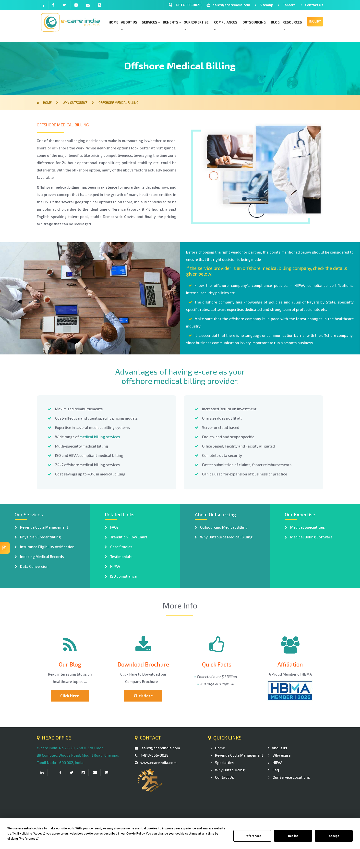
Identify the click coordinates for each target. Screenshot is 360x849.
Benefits (171, 22)
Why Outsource (75, 103)
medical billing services (100, 437)
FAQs (114, 527)
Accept (334, 836)
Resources (292, 22)
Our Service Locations (291, 777)
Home (113, 22)
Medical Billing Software (310, 537)
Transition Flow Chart (128, 537)
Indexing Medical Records (41, 556)
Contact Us (314, 5)
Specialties (224, 762)
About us (129, 22)
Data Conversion (33, 566)
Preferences (252, 836)
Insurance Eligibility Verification (46, 547)
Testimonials (120, 556)
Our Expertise (196, 22)
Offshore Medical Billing (118, 103)
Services (150, 22)
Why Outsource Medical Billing (225, 537)
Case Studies (120, 547)
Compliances (225, 22)
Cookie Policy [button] (135, 833)
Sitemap (266, 5)
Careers (289, 5)
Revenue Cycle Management (43, 527)
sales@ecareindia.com (231, 5)
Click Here (69, 695)
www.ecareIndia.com (158, 762)
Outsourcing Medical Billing (223, 527)
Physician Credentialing (40, 537)
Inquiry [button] (315, 21)
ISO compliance (123, 576)
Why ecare (281, 755)
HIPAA (114, 566)
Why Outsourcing (229, 770)
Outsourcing (254, 22)
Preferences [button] (28, 838)
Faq (275, 770)
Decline (293, 836)
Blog (275, 22)
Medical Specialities (307, 527)
